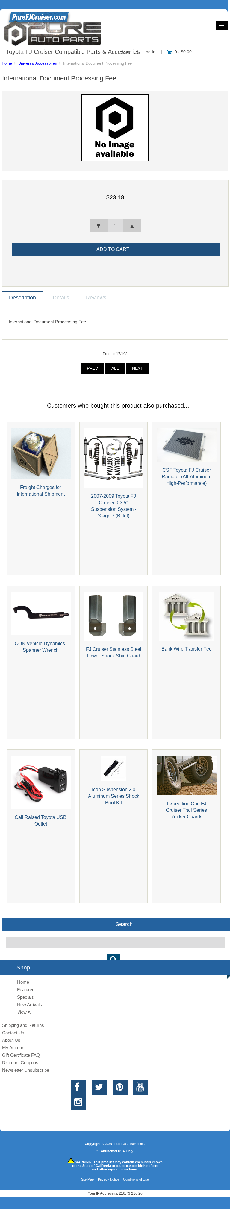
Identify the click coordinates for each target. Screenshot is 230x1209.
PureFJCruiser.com (128, 1144)
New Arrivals (29, 1004)
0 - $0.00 (183, 52)
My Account (13, 1047)
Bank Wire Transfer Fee (186, 648)
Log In (149, 52)
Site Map (87, 1179)
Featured (25, 989)
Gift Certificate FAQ (21, 1055)
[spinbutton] (115, 225)
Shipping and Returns (23, 1025)
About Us (11, 1040)
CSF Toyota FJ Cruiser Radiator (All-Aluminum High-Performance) (186, 476)
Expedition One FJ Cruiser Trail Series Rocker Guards (186, 810)
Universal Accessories (37, 63)
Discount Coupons (20, 1062)
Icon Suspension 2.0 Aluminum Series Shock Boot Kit (113, 796)
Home (7, 63)
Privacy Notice (108, 1179)
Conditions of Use (136, 1179)
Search (124, 924)
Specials (25, 997)
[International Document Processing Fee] (115, 160)
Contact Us (13, 1032)
